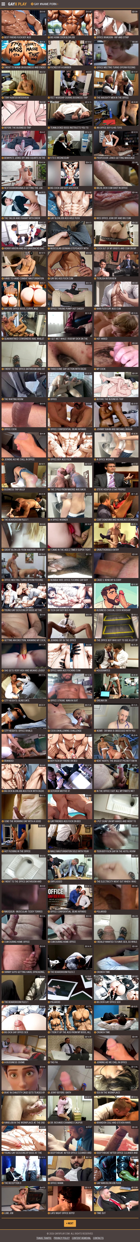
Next (70, 1223)
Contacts (98, 1238)
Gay (17, 4)
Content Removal (81, 1238)
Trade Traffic (44, 1238)
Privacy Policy (62, 1238)
